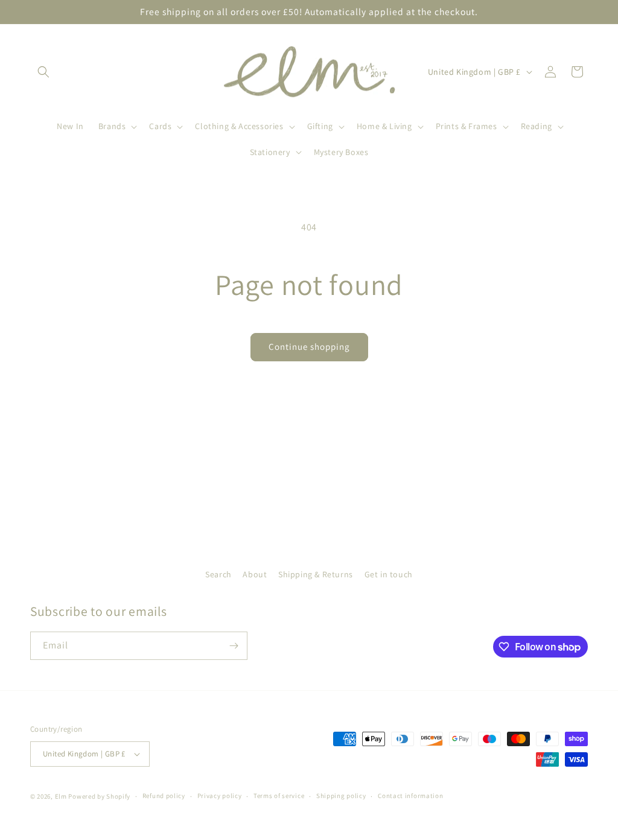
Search (218, 574)
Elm (61, 796)
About (255, 574)
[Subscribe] (233, 646)
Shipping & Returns (315, 574)
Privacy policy (219, 795)
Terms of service (278, 795)
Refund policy (163, 795)
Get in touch (389, 574)
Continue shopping (309, 346)
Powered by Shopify (99, 796)
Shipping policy (341, 795)
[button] (43, 72)
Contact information (410, 795)
